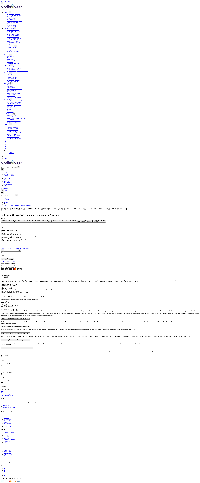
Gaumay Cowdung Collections (14, 32)
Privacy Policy (7, 426)
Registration (7, 450)
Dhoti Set (9, 109)
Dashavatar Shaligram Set (13, 135)
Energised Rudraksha (12, 47)
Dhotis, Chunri (10, 16)
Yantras (9, 50)
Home (7, 199)
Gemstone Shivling (11, 115)
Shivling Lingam (8, 113)
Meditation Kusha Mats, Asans (14, 21)
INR (5, 156)
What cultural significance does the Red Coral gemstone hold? (15, 340)
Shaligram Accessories (12, 127)
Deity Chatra (10, 86)
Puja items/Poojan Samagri (13, 14)
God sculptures (10, 56)
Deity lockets (10, 74)
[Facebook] (5, 141)
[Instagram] (5, 146)
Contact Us (6, 455)
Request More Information (9, 261)
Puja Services (7, 65)
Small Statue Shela (11, 94)
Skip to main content (6, 1)
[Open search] (2, 169)
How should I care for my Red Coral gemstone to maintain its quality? (17, 348)
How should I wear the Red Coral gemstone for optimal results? (15, 326)
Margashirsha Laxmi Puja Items (14, 89)
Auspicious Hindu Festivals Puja (15, 66)
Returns (6, 425)
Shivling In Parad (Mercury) (14, 121)
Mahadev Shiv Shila (12, 122)
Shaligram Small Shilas (12, 130)
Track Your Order (8, 454)
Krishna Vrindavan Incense (13, 31)
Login (5, 448)
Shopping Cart (7, 453)
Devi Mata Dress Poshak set (14, 103)
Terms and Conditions (9, 420)
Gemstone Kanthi (11, 87)
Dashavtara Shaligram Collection (15, 134)
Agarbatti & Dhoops (9, 28)
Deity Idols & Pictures (9, 437)
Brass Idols (9, 57)
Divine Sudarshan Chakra (13, 93)
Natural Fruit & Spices (12, 41)
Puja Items (6, 12)
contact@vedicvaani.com (8, 407)
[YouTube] (4, 472)
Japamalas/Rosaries (11, 25)
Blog (5, 442)
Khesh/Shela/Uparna (12, 106)
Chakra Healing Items (12, 81)
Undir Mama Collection (13, 63)
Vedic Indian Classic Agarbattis (14, 39)
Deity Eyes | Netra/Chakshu (14, 97)
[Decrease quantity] (2, 250)
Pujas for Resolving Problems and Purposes (17, 71)
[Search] (18, 167)
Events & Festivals (11, 26)
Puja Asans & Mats (11, 18)
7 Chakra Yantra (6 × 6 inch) (14, 53)
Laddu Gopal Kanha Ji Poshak (14, 100)
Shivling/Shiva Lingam (9, 439)
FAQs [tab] (5, 277)
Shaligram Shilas (11, 125)
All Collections (4, 188)
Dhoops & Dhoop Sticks (13, 34)
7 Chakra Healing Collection (14, 38)
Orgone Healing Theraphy (13, 80)
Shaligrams (6, 124)
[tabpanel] (100, 297)
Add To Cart (4, 259)
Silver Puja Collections (12, 22)
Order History (7, 451)
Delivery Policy (7, 423)
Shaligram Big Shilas (12, 131)
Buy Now (11, 259)
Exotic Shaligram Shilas (13, 128)
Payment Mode (7, 419)
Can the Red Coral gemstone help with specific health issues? (15, 333)
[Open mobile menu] (2, 192)
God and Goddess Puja (12, 69)
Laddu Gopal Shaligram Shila (14, 138)
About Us (6, 418)
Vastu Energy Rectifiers (13, 51)
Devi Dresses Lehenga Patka (14, 102)
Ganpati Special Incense (13, 30)
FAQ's (5, 422)
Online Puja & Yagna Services (14, 68)
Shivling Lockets (11, 119)
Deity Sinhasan (10, 84)
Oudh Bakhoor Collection (13, 42)
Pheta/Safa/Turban (11, 107)
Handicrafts (10, 59)
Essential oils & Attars (12, 23)
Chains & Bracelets (11, 78)
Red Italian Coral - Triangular (22, 248)
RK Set (9, 110)
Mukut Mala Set (11, 96)
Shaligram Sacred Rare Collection (15, 132)
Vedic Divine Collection (13, 37)
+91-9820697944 (5, 405)
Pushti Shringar (10, 112)
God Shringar (7, 83)
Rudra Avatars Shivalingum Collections (16, 118)
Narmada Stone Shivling (13, 116)
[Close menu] (2, 3)
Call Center (11, 153)
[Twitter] (5, 143)
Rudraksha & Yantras (9, 45)
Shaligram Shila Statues (13, 137)
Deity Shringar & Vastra (13, 91)
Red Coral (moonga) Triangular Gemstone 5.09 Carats (17, 205)
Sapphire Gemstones (12, 77)
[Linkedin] (5, 148)
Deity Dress (7, 99)
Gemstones (6, 72)
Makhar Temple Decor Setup (14, 105)
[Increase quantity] (19, 250)
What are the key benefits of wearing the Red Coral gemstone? (15, 318)
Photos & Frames (11, 60)
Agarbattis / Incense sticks (13, 35)
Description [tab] (6, 275)
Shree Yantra (10, 48)
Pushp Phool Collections (13, 44)
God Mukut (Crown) (12, 90)
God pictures (10, 62)
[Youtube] (5, 144)
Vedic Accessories (11, 19)
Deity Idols (6, 54)
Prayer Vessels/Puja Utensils (14, 15)
